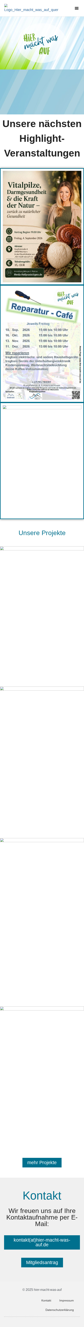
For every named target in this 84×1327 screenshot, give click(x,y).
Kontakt (46, 1300)
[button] (77, 8)
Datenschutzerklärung (59, 1309)
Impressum (66, 1300)
